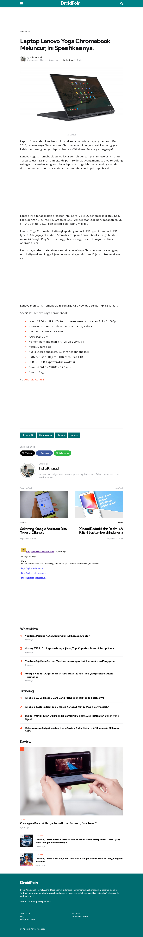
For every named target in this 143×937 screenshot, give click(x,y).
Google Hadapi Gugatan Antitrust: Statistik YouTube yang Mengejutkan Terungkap (69, 675)
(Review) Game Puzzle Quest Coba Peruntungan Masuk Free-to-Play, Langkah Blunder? (79, 860)
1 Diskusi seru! (68, 60)
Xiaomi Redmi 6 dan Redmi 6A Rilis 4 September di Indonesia (101, 530)
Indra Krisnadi (36, 57)
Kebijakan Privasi (27, 919)
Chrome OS (27, 435)
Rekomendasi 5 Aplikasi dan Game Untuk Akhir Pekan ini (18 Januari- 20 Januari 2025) (73, 729)
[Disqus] (71, 581)
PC (29, 31)
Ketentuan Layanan (80, 916)
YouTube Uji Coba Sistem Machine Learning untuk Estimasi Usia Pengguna (70, 661)
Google (61, 435)
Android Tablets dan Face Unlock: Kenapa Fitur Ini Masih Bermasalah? (67, 706)
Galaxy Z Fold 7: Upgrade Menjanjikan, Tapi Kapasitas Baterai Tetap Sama (69, 648)
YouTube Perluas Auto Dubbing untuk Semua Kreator (57, 635)
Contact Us (25, 913)
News (25, 31)
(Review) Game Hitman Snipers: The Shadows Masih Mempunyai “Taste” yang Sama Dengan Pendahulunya (77, 841)
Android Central (34, 379)
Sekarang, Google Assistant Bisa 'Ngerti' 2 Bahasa (43, 530)
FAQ (22, 916)
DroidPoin (70, 3)
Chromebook (45, 435)
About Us (76, 913)
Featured (39, 836)
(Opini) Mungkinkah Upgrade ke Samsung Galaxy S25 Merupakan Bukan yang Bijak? (72, 717)
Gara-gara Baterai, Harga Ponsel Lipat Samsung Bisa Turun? (58, 823)
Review (23, 819)
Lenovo (74, 435)
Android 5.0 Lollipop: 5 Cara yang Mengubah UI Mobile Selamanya (64, 697)
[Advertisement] (71, 16)
